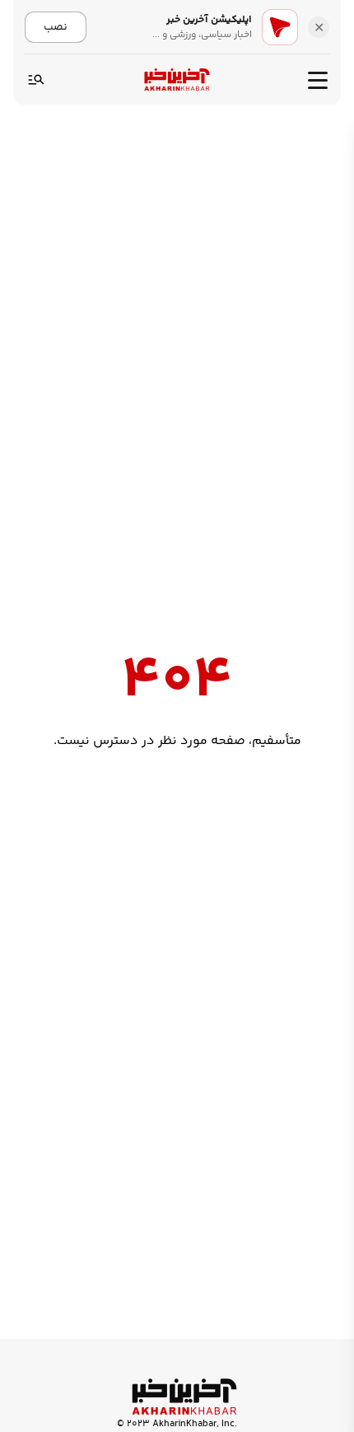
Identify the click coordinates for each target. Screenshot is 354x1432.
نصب (56, 26)
